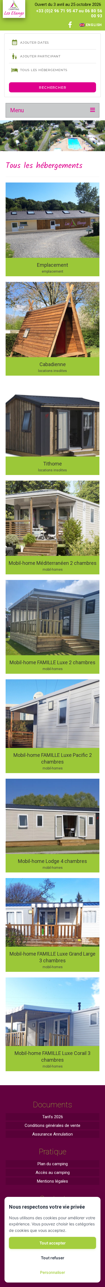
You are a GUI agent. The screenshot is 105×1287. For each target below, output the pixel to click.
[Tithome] (52, 428)
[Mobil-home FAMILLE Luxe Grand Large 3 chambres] (52, 925)
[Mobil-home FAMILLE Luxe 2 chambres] (52, 627)
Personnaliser (52, 1272)
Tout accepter (52, 1243)
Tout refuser (52, 1257)
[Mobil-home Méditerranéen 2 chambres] (52, 527)
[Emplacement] (52, 229)
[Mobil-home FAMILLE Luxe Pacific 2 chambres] (52, 726)
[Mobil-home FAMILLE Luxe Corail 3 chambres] (52, 1024)
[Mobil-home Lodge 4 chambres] (52, 825)
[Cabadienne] (52, 329)
